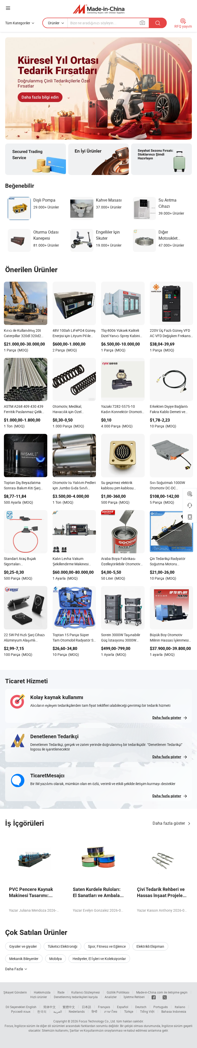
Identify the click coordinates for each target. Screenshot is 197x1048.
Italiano (180, 1007)
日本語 (86, 1007)
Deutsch (140, 1007)
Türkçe (128, 1011)
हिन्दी (94, 1011)
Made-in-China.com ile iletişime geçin (162, 992)
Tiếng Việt (147, 1011)
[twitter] (165, 997)
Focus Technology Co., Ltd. (97, 1021)
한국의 (41, 1011)
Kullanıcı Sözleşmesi (85, 992)
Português (160, 1007)
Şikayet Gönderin (15, 992)
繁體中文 (69, 1007)
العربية (57, 1011)
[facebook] (154, 997)
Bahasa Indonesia (173, 1011)
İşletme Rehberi (134, 997)
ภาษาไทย (110, 1011)
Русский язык (20, 1011)
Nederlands (77, 1011)
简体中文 (49, 1007)
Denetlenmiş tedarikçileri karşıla (76, 997)
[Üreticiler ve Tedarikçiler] (98, 9)
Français (104, 1007)
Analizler (111, 997)
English (31, 1007)
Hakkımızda (42, 992)
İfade (60, 992)
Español (122, 1007)
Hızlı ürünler (38, 997)
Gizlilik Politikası (118, 992)
